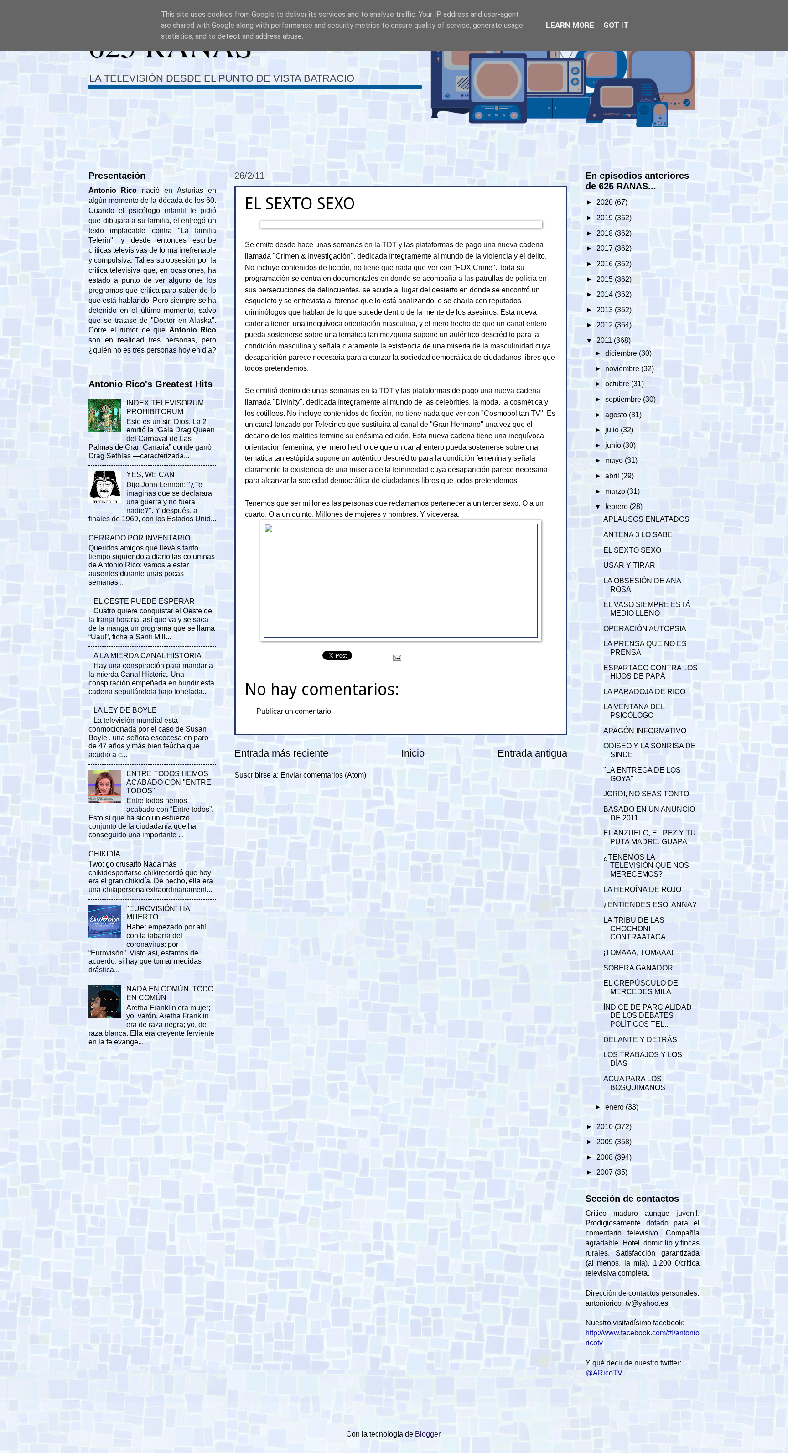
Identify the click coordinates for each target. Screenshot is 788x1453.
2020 (605, 202)
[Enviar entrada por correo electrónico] (396, 657)
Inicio (413, 753)
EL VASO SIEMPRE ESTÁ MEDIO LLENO (646, 609)
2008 (605, 1157)
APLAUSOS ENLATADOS (646, 519)
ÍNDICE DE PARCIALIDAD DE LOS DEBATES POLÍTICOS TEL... (647, 1015)
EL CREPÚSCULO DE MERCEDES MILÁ (640, 987)
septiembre (624, 399)
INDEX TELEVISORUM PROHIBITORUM (165, 407)
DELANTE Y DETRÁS (640, 1039)
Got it (616, 25)
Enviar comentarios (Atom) (323, 775)
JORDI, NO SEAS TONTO (646, 794)
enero (615, 1107)
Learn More (570, 25)
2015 (605, 279)
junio (614, 445)
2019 (605, 218)
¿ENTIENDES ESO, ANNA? (649, 904)
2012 (605, 325)
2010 (605, 1127)
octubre (618, 384)
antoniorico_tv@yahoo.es (627, 1303)
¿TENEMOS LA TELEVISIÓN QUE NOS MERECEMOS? (646, 865)
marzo (616, 491)
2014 (605, 294)
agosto (617, 415)
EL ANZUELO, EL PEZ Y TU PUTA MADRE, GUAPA (649, 837)
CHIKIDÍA (104, 854)
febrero (617, 506)
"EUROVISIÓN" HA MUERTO (158, 913)
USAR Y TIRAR (629, 565)
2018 (605, 233)
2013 (605, 310)
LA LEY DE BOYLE (125, 710)
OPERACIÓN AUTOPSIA (644, 629)
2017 (605, 248)
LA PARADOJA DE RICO (644, 691)
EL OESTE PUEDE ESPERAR (144, 601)
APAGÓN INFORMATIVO (644, 731)
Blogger (427, 1434)
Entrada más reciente (281, 753)
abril (613, 476)
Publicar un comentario (293, 711)
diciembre (622, 353)
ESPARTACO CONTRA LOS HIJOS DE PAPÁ (650, 672)
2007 (605, 1172)
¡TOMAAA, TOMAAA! (638, 952)
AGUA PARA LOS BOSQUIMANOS (634, 1083)
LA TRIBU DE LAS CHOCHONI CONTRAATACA (634, 928)
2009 (605, 1142)
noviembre (623, 369)
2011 (605, 340)
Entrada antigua (532, 753)
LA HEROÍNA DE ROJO (642, 889)
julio (613, 430)
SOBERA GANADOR (638, 968)
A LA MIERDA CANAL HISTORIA (147, 655)
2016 (605, 264)
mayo (615, 460)
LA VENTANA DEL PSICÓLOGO (633, 711)
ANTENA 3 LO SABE (638, 535)
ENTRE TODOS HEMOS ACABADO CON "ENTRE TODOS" (168, 782)
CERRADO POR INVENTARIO (139, 538)
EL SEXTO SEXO (632, 550)
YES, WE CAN (150, 474)
